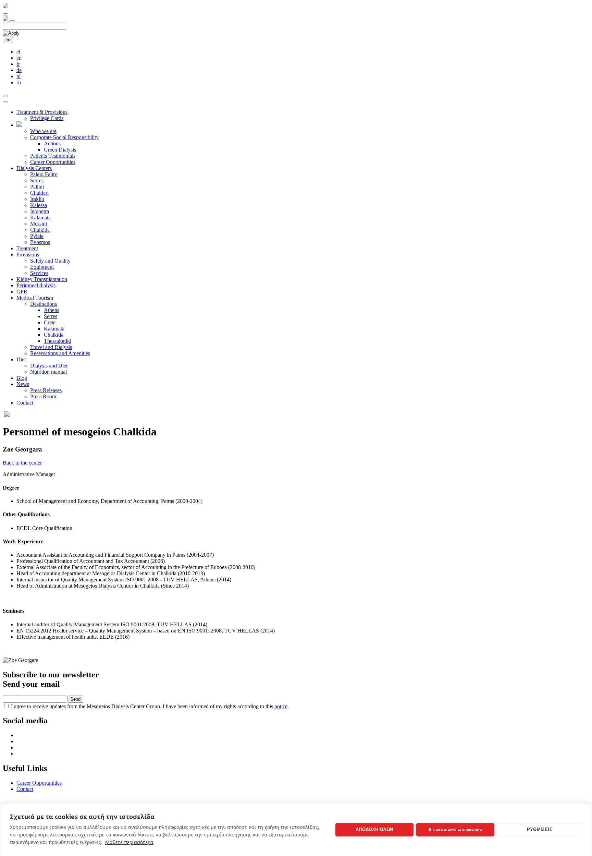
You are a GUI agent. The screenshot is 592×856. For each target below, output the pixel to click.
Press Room (43, 396)
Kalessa (38, 205)
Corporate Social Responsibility (64, 137)
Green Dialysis (60, 150)
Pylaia (37, 236)
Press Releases (46, 390)
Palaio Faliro (44, 174)
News (22, 384)
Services (39, 273)
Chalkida (40, 230)
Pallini (37, 187)
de (19, 70)
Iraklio (37, 199)
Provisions (27, 254)
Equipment (42, 267)
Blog (21, 378)
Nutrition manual (48, 372)
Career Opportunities (52, 162)
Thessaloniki (57, 341)
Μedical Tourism (34, 298)
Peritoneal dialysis (36, 285)
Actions (52, 143)
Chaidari (39, 193)
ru (18, 82)
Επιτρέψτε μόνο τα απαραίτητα (455, 829)
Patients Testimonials (52, 156)
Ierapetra (39, 211)
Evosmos (40, 242)
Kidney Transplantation (41, 279)
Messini (38, 224)
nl (18, 76)
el (18, 52)
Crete (50, 322)
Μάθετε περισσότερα (129, 842)
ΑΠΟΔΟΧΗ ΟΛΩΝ (374, 829)
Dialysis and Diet (48, 366)
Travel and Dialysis (51, 347)
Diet (21, 359)
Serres (37, 180)
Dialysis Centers (34, 168)
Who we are (43, 131)
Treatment (27, 248)
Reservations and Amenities (60, 353)
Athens (51, 310)
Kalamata (40, 217)
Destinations (43, 304)
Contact (24, 403)
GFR (21, 291)
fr (18, 64)
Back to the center (22, 463)
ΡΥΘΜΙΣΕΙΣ (539, 829)
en (7, 39)
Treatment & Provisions (41, 112)
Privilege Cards (46, 118)
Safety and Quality (50, 261)
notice (280, 706)
